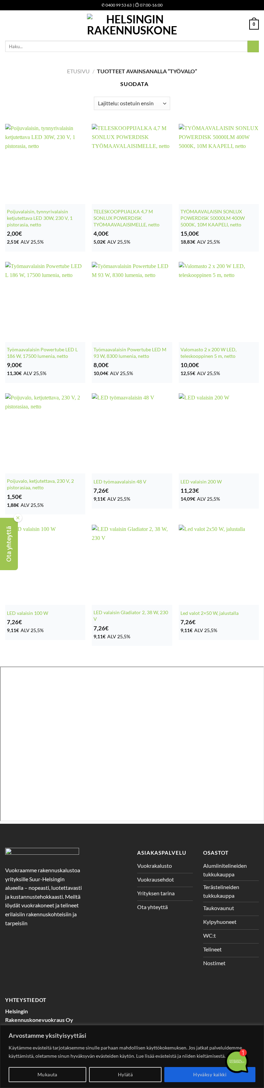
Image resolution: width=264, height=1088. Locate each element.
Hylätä (125, 1074)
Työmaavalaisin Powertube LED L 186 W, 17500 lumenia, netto (42, 352)
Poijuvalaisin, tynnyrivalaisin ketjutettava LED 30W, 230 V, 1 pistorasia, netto (40, 218)
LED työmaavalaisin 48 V (120, 481)
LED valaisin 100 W (27, 613)
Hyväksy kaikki (210, 1074)
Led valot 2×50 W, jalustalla (209, 613)
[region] (132, 1056)
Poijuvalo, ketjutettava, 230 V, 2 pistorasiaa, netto (40, 484)
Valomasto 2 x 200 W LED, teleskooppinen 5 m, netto (208, 352)
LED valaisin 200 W (201, 481)
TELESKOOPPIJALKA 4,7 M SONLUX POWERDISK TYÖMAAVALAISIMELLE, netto (127, 218)
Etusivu (78, 71)
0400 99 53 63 (116, 5)
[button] (9, 544)
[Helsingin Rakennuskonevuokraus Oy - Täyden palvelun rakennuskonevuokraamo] (132, 24)
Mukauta (47, 1074)
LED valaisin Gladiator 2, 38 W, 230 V (131, 615)
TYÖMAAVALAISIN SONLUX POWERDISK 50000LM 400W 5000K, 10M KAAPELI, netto (212, 218)
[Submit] (253, 46)
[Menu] (9, 24)
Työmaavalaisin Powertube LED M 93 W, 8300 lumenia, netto (130, 352)
